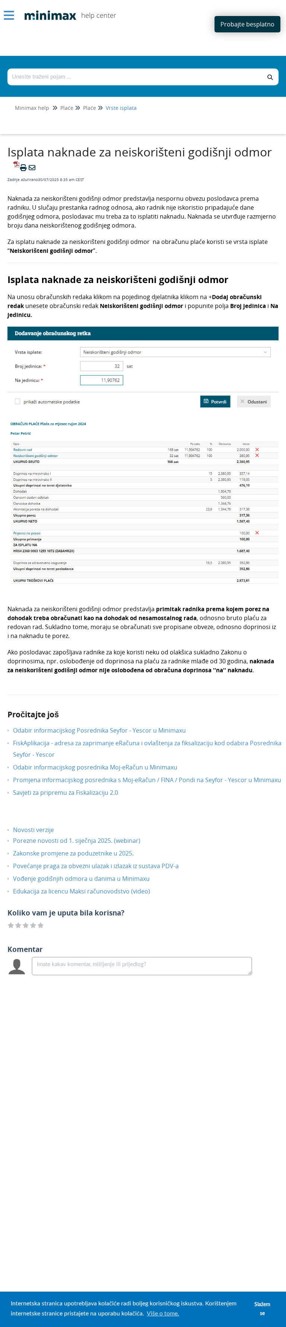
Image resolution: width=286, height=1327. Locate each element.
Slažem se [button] (262, 1309)
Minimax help (32, 107)
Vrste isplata (121, 107)
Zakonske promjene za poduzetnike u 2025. (79, 853)
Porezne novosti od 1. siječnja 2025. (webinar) (82, 840)
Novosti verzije (39, 830)
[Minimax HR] (47, 10)
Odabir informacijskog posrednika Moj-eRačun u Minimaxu (100, 767)
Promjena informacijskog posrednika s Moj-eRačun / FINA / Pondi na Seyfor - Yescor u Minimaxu (152, 780)
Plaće (66, 107)
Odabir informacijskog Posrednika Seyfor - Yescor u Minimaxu (105, 730)
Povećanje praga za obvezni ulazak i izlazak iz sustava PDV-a (101, 866)
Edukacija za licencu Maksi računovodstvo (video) (87, 891)
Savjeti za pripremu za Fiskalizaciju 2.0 (71, 792)
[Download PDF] (15, 167)
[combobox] (135, 77)
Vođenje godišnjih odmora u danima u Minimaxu (87, 878)
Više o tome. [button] (163, 1314)
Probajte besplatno (247, 24)
